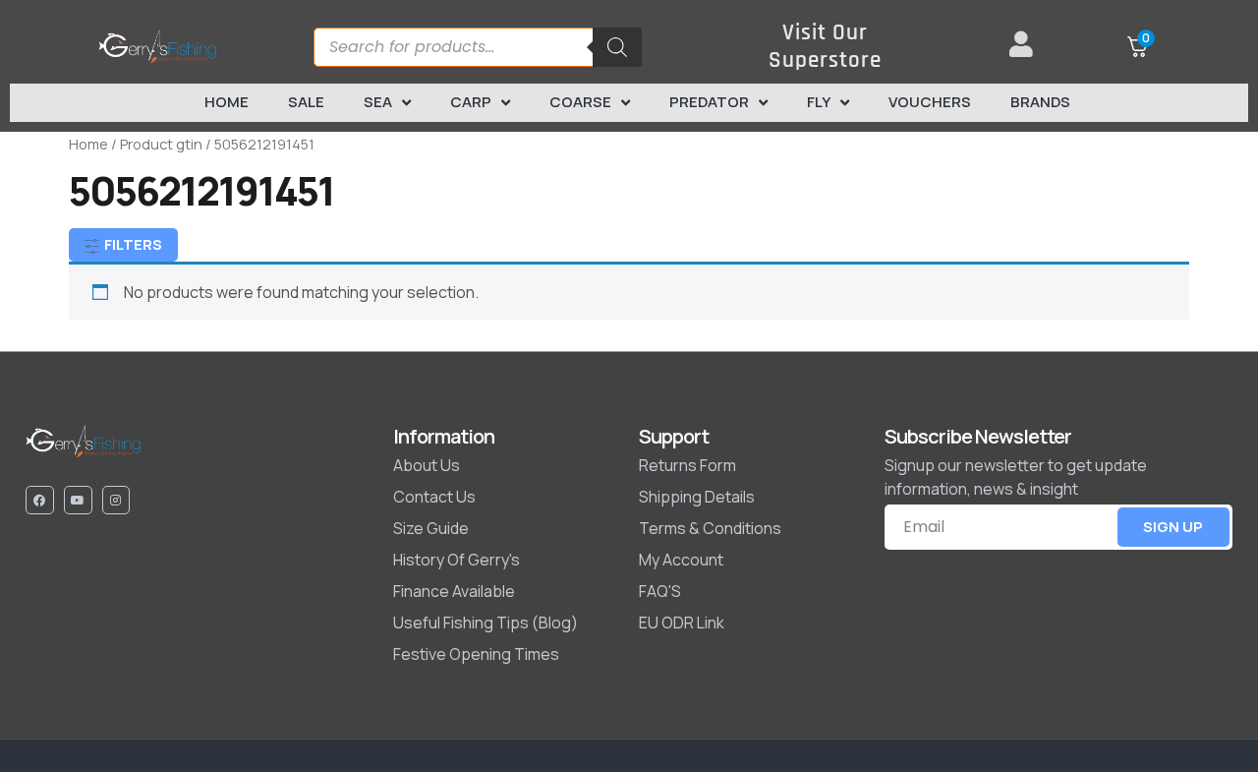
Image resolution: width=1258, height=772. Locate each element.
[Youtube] (78, 500)
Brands (1040, 101)
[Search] (617, 47)
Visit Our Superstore (825, 47)
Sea (378, 101)
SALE (306, 101)
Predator (709, 101)
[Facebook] (40, 500)
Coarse (580, 101)
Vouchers (929, 101)
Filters (131, 244)
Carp (470, 101)
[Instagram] (116, 500)
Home (226, 101)
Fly (818, 101)
